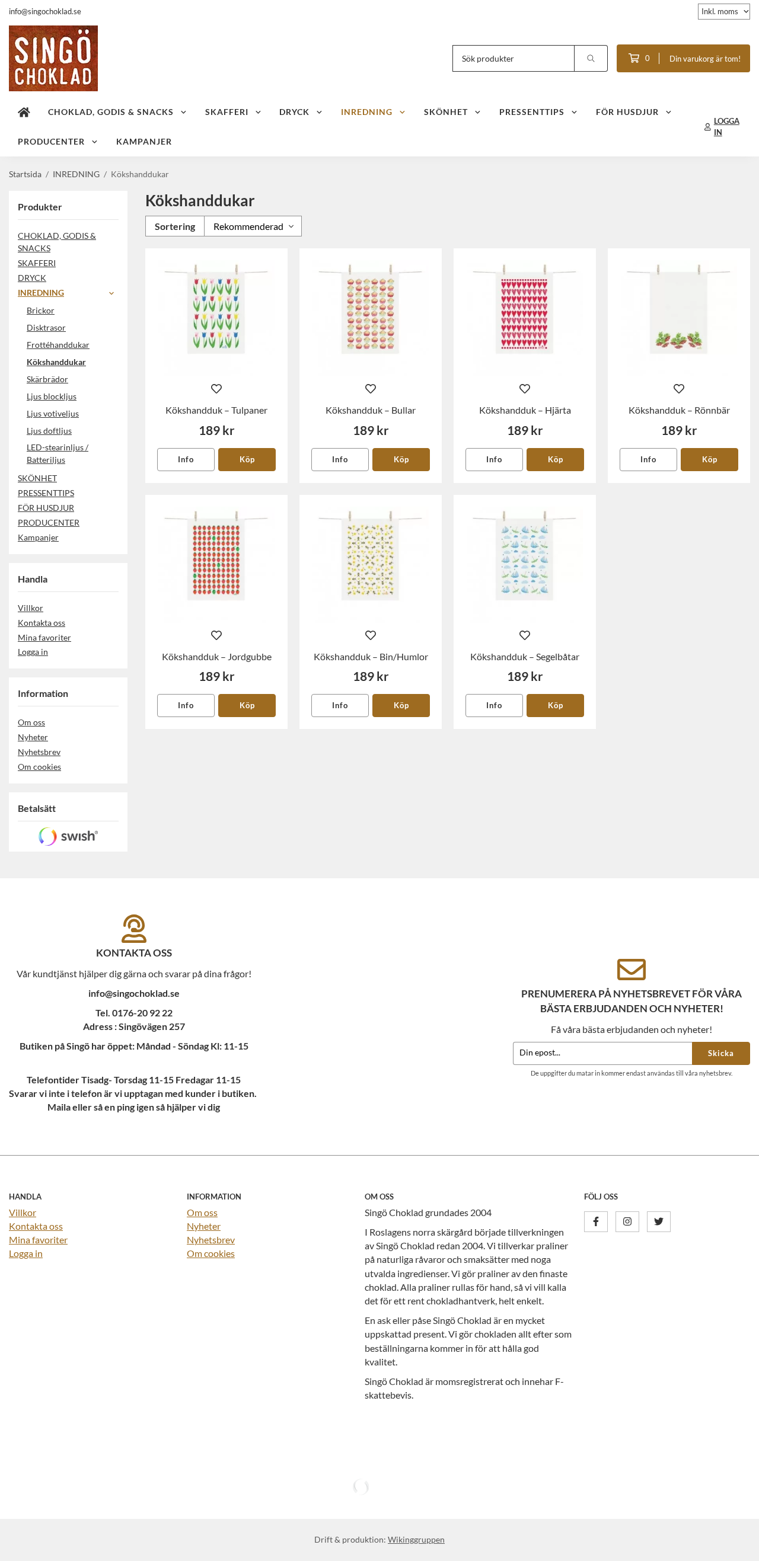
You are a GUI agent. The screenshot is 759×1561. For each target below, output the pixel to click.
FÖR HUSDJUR (627, 112)
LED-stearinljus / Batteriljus (57, 453)
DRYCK (294, 112)
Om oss (31, 722)
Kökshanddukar (56, 362)
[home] (24, 112)
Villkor (30, 608)
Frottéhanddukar (58, 345)
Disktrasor (46, 327)
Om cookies (39, 767)
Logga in (33, 652)
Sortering (175, 226)
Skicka (721, 1053)
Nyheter (33, 737)
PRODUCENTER (51, 141)
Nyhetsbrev (39, 752)
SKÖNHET (446, 112)
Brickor (41, 310)
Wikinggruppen (416, 1539)
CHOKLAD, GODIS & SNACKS (111, 112)
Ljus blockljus (51, 396)
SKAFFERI (226, 112)
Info (186, 459)
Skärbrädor (47, 379)
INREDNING (367, 112)
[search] (591, 58)
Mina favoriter (44, 637)
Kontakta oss (41, 623)
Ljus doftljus (49, 431)
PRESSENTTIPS (532, 112)
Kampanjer (144, 141)
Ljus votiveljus (53, 413)
